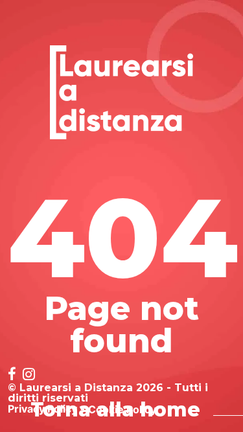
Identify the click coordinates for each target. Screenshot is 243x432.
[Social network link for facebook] (12, 375)
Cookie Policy (122, 409)
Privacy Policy (42, 409)
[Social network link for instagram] (29, 375)
